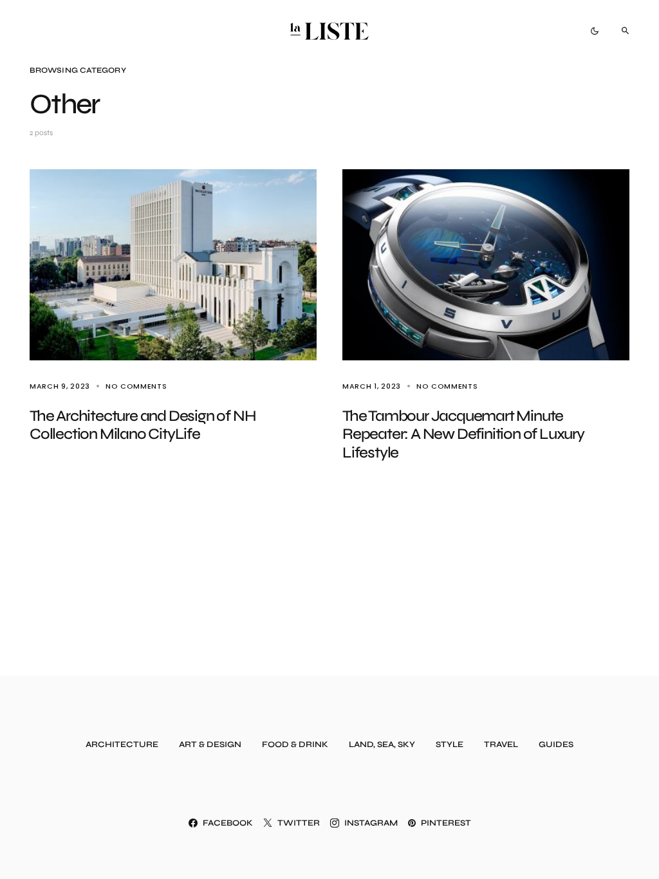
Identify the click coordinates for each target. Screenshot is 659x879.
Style (449, 745)
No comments (136, 386)
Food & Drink (295, 745)
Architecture (122, 745)
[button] (594, 31)
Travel (501, 745)
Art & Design (210, 745)
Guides (556, 745)
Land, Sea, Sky (382, 745)
